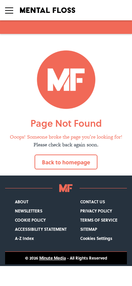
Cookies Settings (96, 238)
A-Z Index (24, 238)
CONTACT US (92, 202)
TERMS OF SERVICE (98, 220)
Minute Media (52, 258)
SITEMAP (88, 229)
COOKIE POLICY (30, 220)
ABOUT (21, 202)
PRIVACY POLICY (96, 211)
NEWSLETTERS (28, 211)
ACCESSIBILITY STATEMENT (41, 229)
